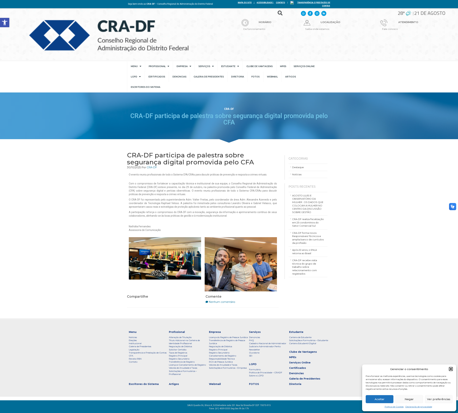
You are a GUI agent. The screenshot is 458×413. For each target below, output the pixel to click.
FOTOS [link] (255, 76)
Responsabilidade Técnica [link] (222, 358)
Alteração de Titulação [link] (180, 337)
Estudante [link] (228, 66)
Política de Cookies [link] (394, 406)
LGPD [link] (134, 76)
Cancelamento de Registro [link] (222, 355)
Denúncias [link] (179, 76)
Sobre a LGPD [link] (256, 375)
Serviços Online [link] (304, 66)
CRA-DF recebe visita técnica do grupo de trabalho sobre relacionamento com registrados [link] (304, 267)
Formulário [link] (255, 369)
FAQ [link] (251, 340)
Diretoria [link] (237, 76)
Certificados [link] (156, 76)
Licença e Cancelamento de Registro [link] (187, 364)
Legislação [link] (134, 349)
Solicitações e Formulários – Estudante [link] (308, 340)
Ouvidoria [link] (254, 352)
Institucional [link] (135, 343)
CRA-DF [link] (152, 167)
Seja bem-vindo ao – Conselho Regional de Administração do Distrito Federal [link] (170, 4)
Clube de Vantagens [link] (259, 66)
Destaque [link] (298, 167)
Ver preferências (438, 399)
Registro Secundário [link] (179, 358)
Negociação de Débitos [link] (180, 346)
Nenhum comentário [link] (222, 302)
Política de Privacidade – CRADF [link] (265, 372)
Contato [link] (133, 361)
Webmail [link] (272, 76)
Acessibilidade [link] (264, 2)
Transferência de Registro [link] (182, 361)
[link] (4, 22)
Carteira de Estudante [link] (300, 337)
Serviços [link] (204, 66)
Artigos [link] (290, 76)
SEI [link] (250, 355)
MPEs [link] (283, 66)
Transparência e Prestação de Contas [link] (148, 352)
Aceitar (379, 399)
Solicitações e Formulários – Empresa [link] (228, 367)
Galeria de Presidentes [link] (209, 76)
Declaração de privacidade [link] (418, 406)
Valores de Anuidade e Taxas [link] (183, 367)
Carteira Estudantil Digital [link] (302, 343)
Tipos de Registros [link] (178, 352)
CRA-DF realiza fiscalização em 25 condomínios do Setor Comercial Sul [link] (308, 222)
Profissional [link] (157, 66)
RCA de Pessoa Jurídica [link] (221, 361)
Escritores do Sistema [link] (145, 87)
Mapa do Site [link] (245, 2)
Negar (409, 399)
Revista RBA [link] (135, 358)
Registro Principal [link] (178, 355)
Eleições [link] (133, 340)
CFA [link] (131, 355)
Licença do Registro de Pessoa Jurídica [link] (228, 337)
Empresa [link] (182, 66)
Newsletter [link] (254, 349)
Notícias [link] (296, 174)
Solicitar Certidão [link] (177, 349)
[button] (451, 369)
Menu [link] (134, 66)
